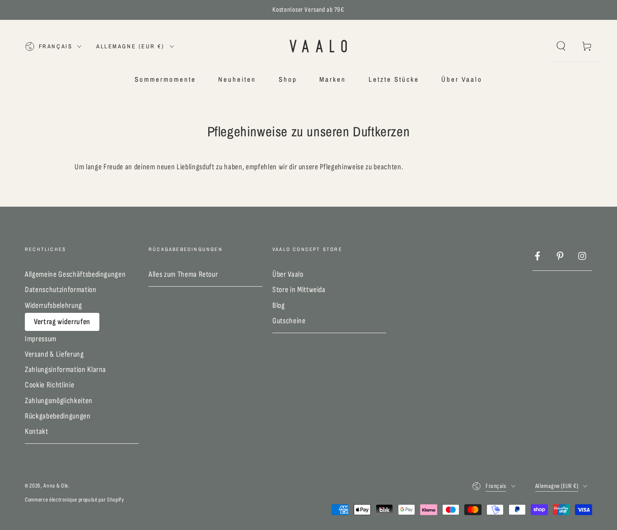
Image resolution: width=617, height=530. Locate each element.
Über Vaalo (288, 274)
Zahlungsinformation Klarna (65, 369)
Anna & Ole (55, 485)
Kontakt (36, 431)
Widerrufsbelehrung (53, 305)
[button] (561, 46)
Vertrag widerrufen (62, 321)
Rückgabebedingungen (58, 416)
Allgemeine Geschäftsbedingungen (75, 274)
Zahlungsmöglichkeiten (59, 400)
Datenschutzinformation (61, 289)
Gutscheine (289, 320)
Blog (278, 305)
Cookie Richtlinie (49, 385)
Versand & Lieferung (54, 354)
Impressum (40, 339)
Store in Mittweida (299, 289)
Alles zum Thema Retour (183, 274)
